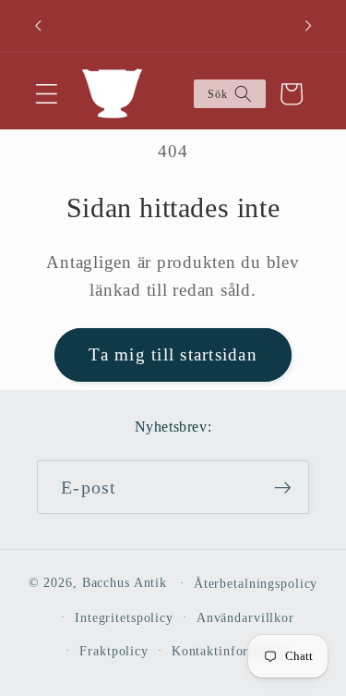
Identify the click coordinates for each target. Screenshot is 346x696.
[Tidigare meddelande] (38, 26)
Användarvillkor (245, 618)
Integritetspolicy (124, 618)
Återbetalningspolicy (256, 584)
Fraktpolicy (114, 651)
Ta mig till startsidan (173, 354)
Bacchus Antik (124, 583)
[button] (46, 93)
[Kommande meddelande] (308, 26)
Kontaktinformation (231, 651)
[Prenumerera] (282, 487)
